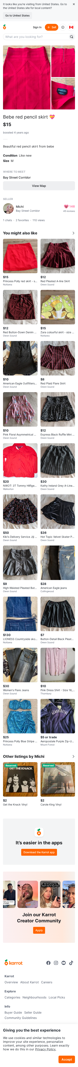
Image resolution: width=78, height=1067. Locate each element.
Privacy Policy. (45, 1049)
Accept (67, 1059)
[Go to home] (4, 27)
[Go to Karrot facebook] (48, 963)
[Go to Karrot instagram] (56, 963)
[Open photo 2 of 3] (63, 61)
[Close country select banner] (73, 4)
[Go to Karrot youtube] (63, 963)
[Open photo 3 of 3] (63, 93)
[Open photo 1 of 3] (27, 77)
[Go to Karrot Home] (14, 962)
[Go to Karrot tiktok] (71, 963)
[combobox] (36, 36)
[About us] (62, 27)
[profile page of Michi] (8, 208)
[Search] (71, 36)
